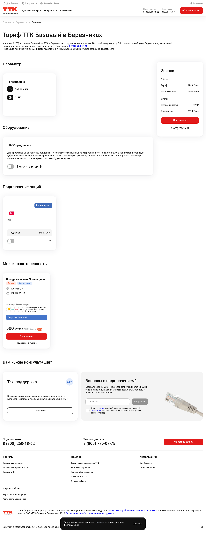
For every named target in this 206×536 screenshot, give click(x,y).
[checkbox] (10, 166)
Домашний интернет (32, 10)
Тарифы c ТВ (9, 472)
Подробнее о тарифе (27, 343)
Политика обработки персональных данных (132, 510)
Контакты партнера (80, 467)
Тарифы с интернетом (13, 463)
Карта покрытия (147, 467)
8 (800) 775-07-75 (170, 12)
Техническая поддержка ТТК (85, 463)
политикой (96, 410)
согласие (100, 408)
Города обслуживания (82, 472)
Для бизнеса (12, 3)
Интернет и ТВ (50, 10)
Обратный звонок (191, 10)
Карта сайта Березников (14, 499)
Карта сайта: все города (14, 494)
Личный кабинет (51, 3)
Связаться (40, 410)
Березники (198, 3)
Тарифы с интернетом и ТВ (15, 467)
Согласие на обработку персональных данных (90, 513)
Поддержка (31, 3)
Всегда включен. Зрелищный (25, 279)
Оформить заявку (183, 441)
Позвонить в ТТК (79, 476)
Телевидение (65, 10)
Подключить (180, 120)
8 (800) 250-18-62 (151, 12)
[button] (103, 46)
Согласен (137, 523)
